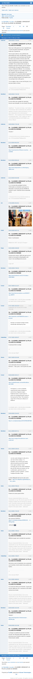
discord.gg (9, 14)
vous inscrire (20, 30)
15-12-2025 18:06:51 (14, 579)
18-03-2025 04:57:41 (14, 230)
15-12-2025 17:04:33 (14, 511)
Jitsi (3, 16)
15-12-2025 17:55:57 (14, 556)
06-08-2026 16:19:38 (14, 625)
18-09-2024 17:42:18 (14, 94)
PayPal (11, 17)
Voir (15, 525)
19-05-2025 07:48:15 (14, 268)
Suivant (8, 28)
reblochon (3, 40)
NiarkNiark (3, 94)
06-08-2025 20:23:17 (14, 375)
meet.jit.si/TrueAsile (9, 16)
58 (3, 28)
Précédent (8, 26)
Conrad (2, 285)
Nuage (2, 248)
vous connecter (11, 30)
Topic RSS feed (7, 35)
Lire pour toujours (16, 35)
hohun (2, 530)
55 (20, 26)
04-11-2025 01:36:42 (14, 448)
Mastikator (3, 142)
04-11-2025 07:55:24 (14, 486)
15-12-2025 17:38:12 (14, 530)
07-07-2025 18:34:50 (14, 305)
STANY (2, 230)
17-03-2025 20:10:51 (14, 203)
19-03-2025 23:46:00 (14, 248)
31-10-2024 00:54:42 (14, 160)
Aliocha (2, 357)
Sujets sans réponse (13, 10)
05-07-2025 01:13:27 (14, 285)
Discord (4, 14)
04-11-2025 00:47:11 (14, 431)
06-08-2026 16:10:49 (14, 607)
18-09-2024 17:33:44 (14, 40)
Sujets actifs (5, 10)
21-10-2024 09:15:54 (14, 142)
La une (12, 21)
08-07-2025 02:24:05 (14, 357)
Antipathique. (4, 337)
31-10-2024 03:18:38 (14, 178)
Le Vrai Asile (6, 3)
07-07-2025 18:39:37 (14, 337)
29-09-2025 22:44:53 (14, 413)
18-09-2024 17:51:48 (14, 124)
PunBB (10, 672)
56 (23, 26)
